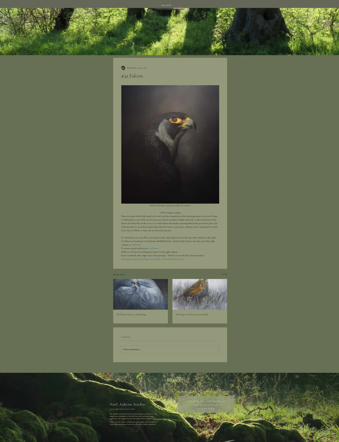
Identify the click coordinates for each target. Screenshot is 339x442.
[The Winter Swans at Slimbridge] (140, 294)
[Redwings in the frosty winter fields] (199, 294)
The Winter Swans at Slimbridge (131, 314)
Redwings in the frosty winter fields (192, 314)
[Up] (169, 380)
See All (224, 274)
